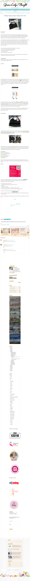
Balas (4, 242)
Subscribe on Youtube (13, 290)
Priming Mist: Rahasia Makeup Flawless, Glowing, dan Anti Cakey (15, 234)
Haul (10, 389)
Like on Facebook (12, 288)
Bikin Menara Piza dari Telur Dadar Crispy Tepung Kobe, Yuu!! (14, 317)
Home (10, 524)
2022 (11, 351)
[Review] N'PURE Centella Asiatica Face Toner (14, 307)
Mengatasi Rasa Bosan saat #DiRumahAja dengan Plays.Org (15, 312)
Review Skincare (12, 417)
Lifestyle (11, 395)
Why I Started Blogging (15, 549)
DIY (10, 379)
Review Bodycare (12, 411)
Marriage (11, 401)
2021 (11, 365)
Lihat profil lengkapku (12, 272)
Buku (10, 378)
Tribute (11, 421)
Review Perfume (12, 415)
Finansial (11, 385)
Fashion (11, 541)
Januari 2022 (13, 364)
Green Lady (15, 267)
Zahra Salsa (5, 240)
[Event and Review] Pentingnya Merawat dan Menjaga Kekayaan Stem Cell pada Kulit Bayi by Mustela (14, 332)
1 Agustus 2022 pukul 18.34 (10, 240)
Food (14, 541)
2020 (11, 366)
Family (11, 382)
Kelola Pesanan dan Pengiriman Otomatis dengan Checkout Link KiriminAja (24, 234)
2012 (11, 370)
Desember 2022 (13, 352)
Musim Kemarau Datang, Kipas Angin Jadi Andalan (5, 234)
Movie (11, 404)
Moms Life (11, 402)
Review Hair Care (12, 412)
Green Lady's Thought (15, 5)
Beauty (11, 375)
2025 (11, 348)
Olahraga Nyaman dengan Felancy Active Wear (15, 357)
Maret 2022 (12, 363)
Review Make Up (12, 414)
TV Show (11, 424)
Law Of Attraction (12, 394)
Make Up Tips (12, 398)
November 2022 (13, 353)
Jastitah (4, 249)
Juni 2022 (12, 360)
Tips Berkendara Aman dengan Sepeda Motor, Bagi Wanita (15, 336)
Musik (11, 405)
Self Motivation (12, 418)
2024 (11, 349)
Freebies (11, 388)
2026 (11, 347)
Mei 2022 (12, 361)
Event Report (12, 381)
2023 (11, 350)
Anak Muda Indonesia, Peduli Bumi (14, 341)
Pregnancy (11, 408)
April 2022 (12, 362)
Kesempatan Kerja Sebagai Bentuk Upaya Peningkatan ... (15, 359)
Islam (10, 392)
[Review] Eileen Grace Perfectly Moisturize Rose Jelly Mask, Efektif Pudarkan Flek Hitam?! (14, 327)
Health (11, 391)
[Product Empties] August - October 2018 (14, 322)
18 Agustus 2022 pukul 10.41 (9, 249)
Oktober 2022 (13, 354)
